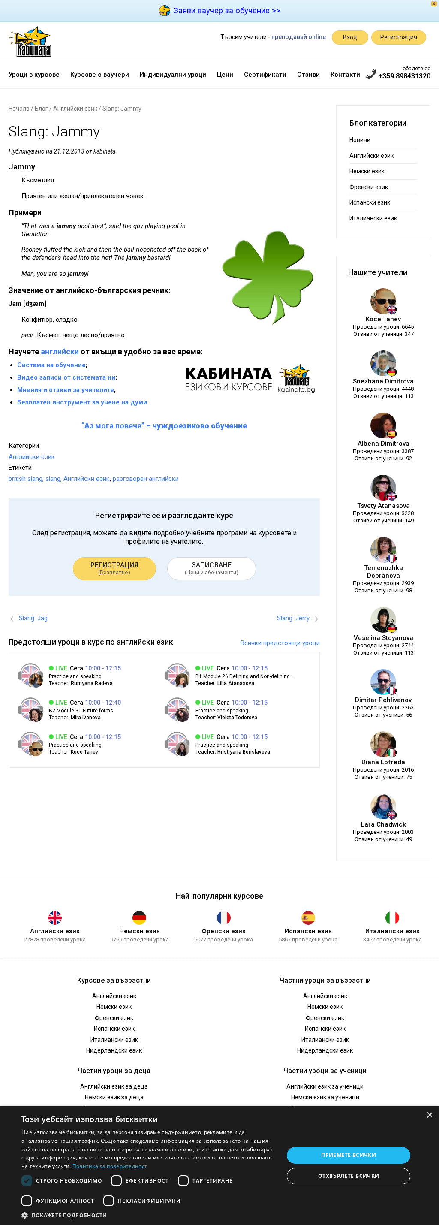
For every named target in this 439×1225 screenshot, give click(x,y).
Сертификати (265, 74)
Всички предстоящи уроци (280, 643)
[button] (148, 1215)
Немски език (367, 171)
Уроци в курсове (34, 74)
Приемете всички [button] (348, 1155)
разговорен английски (146, 479)
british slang (25, 479)
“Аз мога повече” (112, 425)
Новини (359, 139)
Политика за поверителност (109, 1166)
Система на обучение (51, 365)
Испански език (369, 202)
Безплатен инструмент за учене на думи (82, 402)
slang (52, 479)
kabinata (104, 151)
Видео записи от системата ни (66, 377)
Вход (350, 37)
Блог (41, 108)
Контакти (345, 74)
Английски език (75, 108)
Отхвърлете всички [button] (348, 1176)
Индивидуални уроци (173, 74)
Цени (225, 74)
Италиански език (373, 218)
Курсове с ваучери (99, 74)
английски (60, 351)
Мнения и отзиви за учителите (65, 390)
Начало (19, 108)
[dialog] (219, 1165)
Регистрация (398, 37)
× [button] (429, 1115)
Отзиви (308, 74)
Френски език (368, 187)
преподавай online (298, 36)
